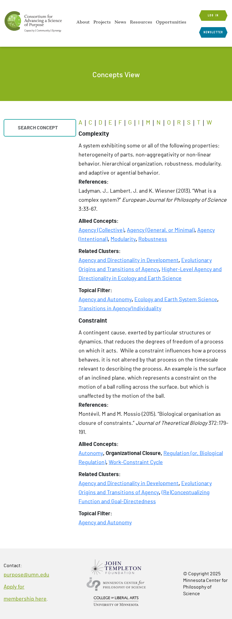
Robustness (152, 239)
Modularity (123, 239)
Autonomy (91, 453)
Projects (102, 22)
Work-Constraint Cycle (136, 462)
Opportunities (171, 22)
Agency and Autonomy (105, 299)
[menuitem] (83, 22)
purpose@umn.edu (26, 575)
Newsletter (213, 32)
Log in (213, 15)
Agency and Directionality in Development (129, 260)
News (120, 22)
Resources (141, 22)
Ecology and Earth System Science (175, 299)
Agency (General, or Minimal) (161, 230)
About (83, 22)
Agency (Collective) (101, 230)
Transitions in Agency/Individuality (120, 308)
